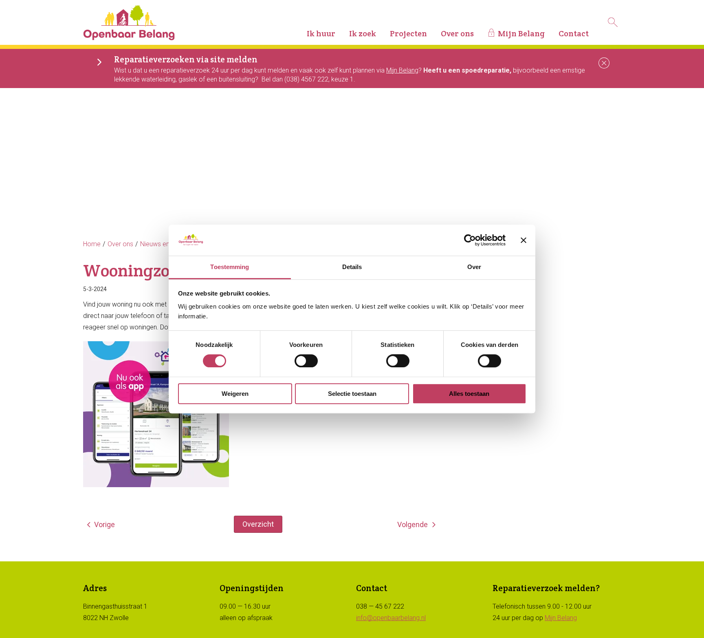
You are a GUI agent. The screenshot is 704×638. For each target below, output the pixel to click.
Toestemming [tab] (229, 267)
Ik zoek (362, 33)
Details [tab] (352, 267)
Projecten (408, 33)
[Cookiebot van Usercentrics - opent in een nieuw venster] (470, 240)
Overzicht (258, 524)
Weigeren (235, 393)
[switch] (306, 360)
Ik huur (321, 33)
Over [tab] (474, 267)
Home (92, 244)
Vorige (104, 524)
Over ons (457, 33)
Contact (574, 33)
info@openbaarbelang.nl (391, 618)
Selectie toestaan (352, 393)
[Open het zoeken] (613, 22)
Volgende (412, 524)
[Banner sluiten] (523, 240)
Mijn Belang (521, 33)
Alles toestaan (469, 393)
